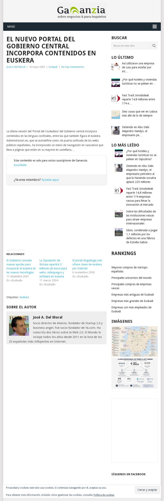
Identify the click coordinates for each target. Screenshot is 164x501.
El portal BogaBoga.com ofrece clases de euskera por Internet (87, 264)
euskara (24, 297)
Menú (11, 26)
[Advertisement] (56, 99)
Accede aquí (50, 180)
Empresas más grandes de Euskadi (132, 301)
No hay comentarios (72, 66)
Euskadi (53, 66)
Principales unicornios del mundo (131, 277)
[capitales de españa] (134, 356)
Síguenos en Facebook (128, 474)
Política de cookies (104, 495)
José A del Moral (15, 66)
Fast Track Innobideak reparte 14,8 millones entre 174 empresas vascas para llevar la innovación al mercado (139, 196)
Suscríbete (20, 165)
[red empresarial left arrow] (134, 387)
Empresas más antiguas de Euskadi (132, 294)
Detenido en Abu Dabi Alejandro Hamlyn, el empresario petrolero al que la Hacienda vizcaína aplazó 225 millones (141, 173)
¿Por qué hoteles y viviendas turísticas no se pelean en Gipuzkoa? (141, 155)
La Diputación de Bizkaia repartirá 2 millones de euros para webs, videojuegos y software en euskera (53, 268)
